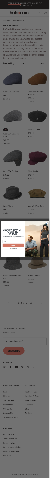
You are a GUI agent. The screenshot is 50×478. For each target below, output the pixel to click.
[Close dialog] (46, 223)
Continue (12, 245)
